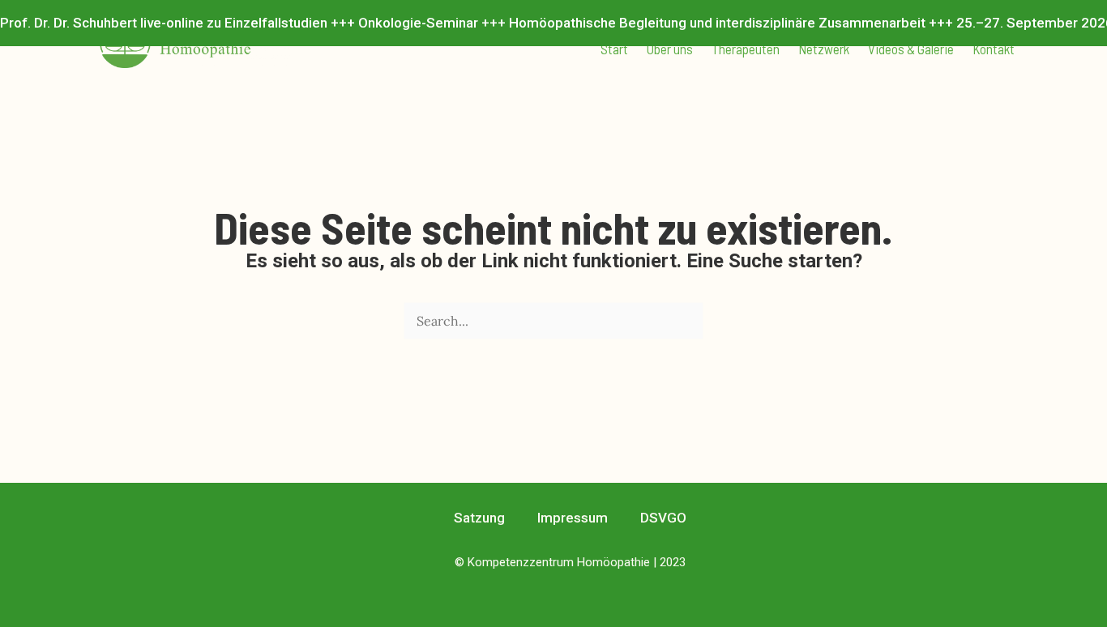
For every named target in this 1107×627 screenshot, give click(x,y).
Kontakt (993, 49)
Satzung (479, 518)
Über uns (670, 49)
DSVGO (663, 518)
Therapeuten (746, 49)
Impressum (572, 518)
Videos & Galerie (911, 49)
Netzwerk (823, 49)
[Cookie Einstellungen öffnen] (35, 606)
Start (614, 49)
